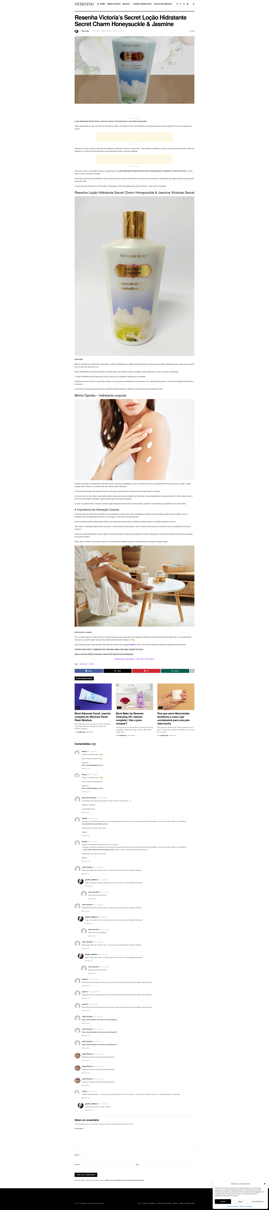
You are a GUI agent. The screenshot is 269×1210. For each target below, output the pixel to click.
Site (137, 1164)
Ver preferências (257, 1201)
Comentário (79, 1128)
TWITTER (140, 659)
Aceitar (223, 1201)
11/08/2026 (132, 735)
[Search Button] (193, 4)
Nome (77, 1155)
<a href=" (85, 849)
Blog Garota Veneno (89, 798)
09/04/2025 (95, 31)
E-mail (77, 1164)
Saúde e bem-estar (142, 4)
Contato (175, 1203)
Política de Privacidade (245, 1206)
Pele (103, 31)
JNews (84, 1203)
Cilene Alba (85, 31)
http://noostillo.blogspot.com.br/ (92, 765)
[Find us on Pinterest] (187, 4)
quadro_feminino (91, 880)
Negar (240, 1201)
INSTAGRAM (119, 659)
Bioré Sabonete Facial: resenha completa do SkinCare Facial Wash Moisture (93, 717)
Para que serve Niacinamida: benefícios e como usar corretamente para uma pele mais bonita (173, 718)
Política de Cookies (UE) (186, 1203)
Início (139, 1203)
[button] (265, 1184)
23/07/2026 (173, 735)
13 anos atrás (94, 818)
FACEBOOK (130, 659)
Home (102, 4)
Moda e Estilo (113, 4)
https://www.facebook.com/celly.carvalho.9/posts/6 (99, 1019)
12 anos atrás (93, 1091)
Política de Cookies (232, 1206)
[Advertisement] (134, 111)
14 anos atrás (93, 751)
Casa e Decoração (163, 4)
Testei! (91, 664)
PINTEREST (150, 659)
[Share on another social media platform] (192, 671)
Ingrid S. (85, 979)
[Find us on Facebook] (180, 4)
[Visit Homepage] (84, 4)
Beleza (126, 4)
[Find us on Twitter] (184, 4)
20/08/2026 (90, 732)
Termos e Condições (149, 1203)
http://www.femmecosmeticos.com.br (95, 824)
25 (193, 31)
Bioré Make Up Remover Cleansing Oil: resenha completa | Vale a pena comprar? (130, 718)
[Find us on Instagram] (177, 4)
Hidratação (83, 664)
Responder (87, 768)
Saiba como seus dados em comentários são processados (124, 1180)
